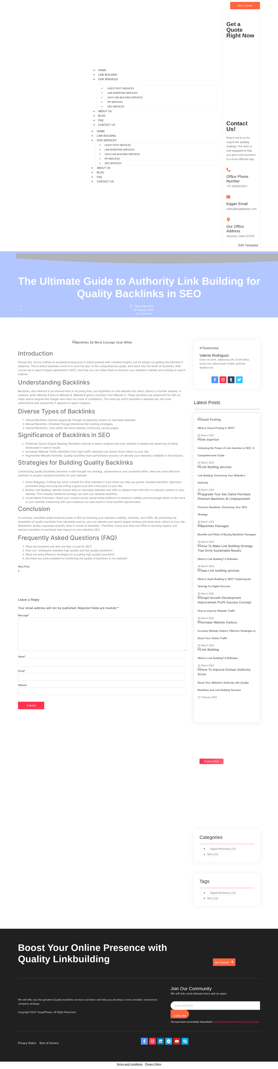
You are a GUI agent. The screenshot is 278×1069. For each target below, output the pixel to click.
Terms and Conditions (129, 1064)
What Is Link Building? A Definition (218, 558)
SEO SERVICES (115, 106)
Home (102, 70)
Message (23, 615)
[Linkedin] (160, 1041)
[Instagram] (152, 1041)
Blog (102, 115)
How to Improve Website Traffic (216, 610)
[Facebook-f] (144, 1041)
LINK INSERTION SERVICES (122, 93)
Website (22, 685)
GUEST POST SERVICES (120, 88)
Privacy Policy (153, 1064)
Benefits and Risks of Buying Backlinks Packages (227, 534)
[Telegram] (168, 1041)
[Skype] (185, 1041)
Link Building (107, 74)
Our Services (108, 79)
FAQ (100, 120)
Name (21, 656)
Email (21, 671)
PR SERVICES (115, 102)
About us (105, 111)
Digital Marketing (144, 306)
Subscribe (180, 1015)
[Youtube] (176, 1041)
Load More (210, 710)
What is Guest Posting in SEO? (216, 427)
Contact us (106, 124)
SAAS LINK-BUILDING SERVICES (125, 97)
